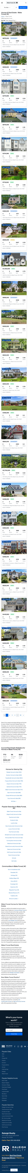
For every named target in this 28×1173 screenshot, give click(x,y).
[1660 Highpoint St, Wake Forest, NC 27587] (14, 432)
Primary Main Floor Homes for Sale (14, 837)
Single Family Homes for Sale (14, 814)
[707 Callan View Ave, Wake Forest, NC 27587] (14, 86)
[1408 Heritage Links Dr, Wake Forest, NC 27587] (14, 29)
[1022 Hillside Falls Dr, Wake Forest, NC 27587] (14, 662)
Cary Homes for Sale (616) (14, 798)
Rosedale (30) (14, 872)
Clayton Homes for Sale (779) (14, 783)
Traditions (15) (14, 895)
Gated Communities (7, 1122)
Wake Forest (5, 1073)
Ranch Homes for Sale (14, 855)
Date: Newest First (10, 20)
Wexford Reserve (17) (14, 892)
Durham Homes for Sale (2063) (14, 775)
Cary (3, 1056)
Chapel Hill (4, 1058)
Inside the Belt (5, 1091)
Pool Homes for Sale (14, 831)
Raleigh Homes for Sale (7, 1107)
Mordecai (4, 1093)
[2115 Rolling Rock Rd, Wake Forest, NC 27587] (14, 461)
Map (15, 1170)
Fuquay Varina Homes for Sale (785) (14, 781)
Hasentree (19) (14, 887)
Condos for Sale (14, 820)
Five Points (4, 1089)
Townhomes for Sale (14, 817)
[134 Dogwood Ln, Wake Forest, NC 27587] (14, 345)
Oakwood (4, 1098)
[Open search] (23, 2)
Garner (3, 1067)
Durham (4, 1062)
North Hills (4, 1096)
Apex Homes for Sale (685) (14, 792)
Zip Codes (14, 861)
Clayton (4, 1060)
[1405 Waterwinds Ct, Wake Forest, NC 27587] (14, 633)
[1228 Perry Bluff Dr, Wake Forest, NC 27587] (14, 259)
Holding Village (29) (14, 878)
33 (20, 715)
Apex (3, 1053)
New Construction (6, 1113)
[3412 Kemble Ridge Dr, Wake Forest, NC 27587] (14, 288)
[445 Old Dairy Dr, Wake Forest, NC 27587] (14, 57)
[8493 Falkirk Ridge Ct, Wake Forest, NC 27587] (14, 173)
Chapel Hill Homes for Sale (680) (14, 795)
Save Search (23, 7)
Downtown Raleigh (6, 1087)
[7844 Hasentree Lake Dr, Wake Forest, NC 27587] (14, 691)
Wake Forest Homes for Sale (14, 811)
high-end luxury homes (19, 1001)
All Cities (13, 801)
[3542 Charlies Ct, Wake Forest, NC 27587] (14, 317)
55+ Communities (6, 1118)
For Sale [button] (6, 7)
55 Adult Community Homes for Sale (14, 834)
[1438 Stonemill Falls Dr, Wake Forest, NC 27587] (14, 115)
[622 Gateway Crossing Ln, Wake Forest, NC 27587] (14, 547)
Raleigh (4, 1071)
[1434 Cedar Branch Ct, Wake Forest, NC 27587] (14, 201)
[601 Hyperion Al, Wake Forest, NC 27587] (14, 518)
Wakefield (4, 1100)
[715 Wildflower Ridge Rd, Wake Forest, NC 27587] (14, 489)
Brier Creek (4, 1080)
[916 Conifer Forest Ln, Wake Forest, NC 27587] (14, 576)
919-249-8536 (15, 1140)
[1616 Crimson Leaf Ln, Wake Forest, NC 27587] (14, 605)
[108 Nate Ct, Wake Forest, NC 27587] (14, 374)
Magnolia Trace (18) (14, 890)
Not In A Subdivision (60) (14, 869)
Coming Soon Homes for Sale (14, 840)
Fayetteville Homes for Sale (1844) (14, 778)
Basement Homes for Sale (14, 849)
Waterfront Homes (6, 1120)
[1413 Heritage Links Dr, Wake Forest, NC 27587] (14, 230)
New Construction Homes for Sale (14, 826)
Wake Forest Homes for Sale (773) (14, 789)
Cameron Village (6, 1085)
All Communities (13, 898)
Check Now (14, 1034)
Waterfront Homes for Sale (14, 843)
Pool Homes (5, 1127)
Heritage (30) (14, 875)
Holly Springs (5, 1069)
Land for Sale (14, 823)
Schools (14, 858)
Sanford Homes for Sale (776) (14, 786)
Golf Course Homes (6, 1124)
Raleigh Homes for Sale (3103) (14, 772)
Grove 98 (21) (14, 881)
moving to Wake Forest (20, 910)
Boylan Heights (5, 1082)
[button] (2, 2)
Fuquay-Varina (5, 1064)
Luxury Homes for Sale (14, 829)
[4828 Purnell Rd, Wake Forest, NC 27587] (14, 403)
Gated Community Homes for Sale (14, 846)
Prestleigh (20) (14, 884)
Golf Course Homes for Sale (14, 852)
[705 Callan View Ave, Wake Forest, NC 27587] (14, 144)
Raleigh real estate (14, 972)
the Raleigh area (13, 920)
